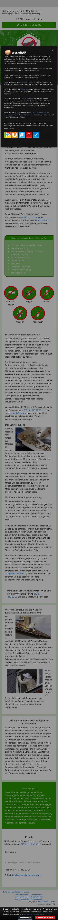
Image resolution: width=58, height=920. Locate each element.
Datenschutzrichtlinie (28, 82)
